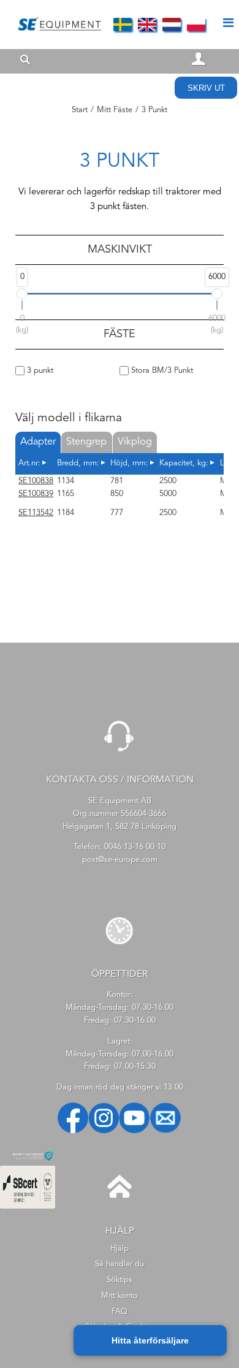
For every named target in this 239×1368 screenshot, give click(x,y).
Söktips (119, 1280)
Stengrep (86, 442)
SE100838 (35, 481)
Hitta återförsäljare (150, 1340)
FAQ (119, 1312)
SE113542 (35, 513)
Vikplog (135, 442)
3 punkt (39, 371)
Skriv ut (206, 88)
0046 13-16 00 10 (134, 847)
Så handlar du (119, 1264)
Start (80, 110)
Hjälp (119, 1249)
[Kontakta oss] (119, 756)
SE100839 (35, 494)
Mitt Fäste (114, 110)
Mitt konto (119, 1296)
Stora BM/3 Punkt (161, 371)
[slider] (22, 293)
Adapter (38, 442)
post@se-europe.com (119, 860)
